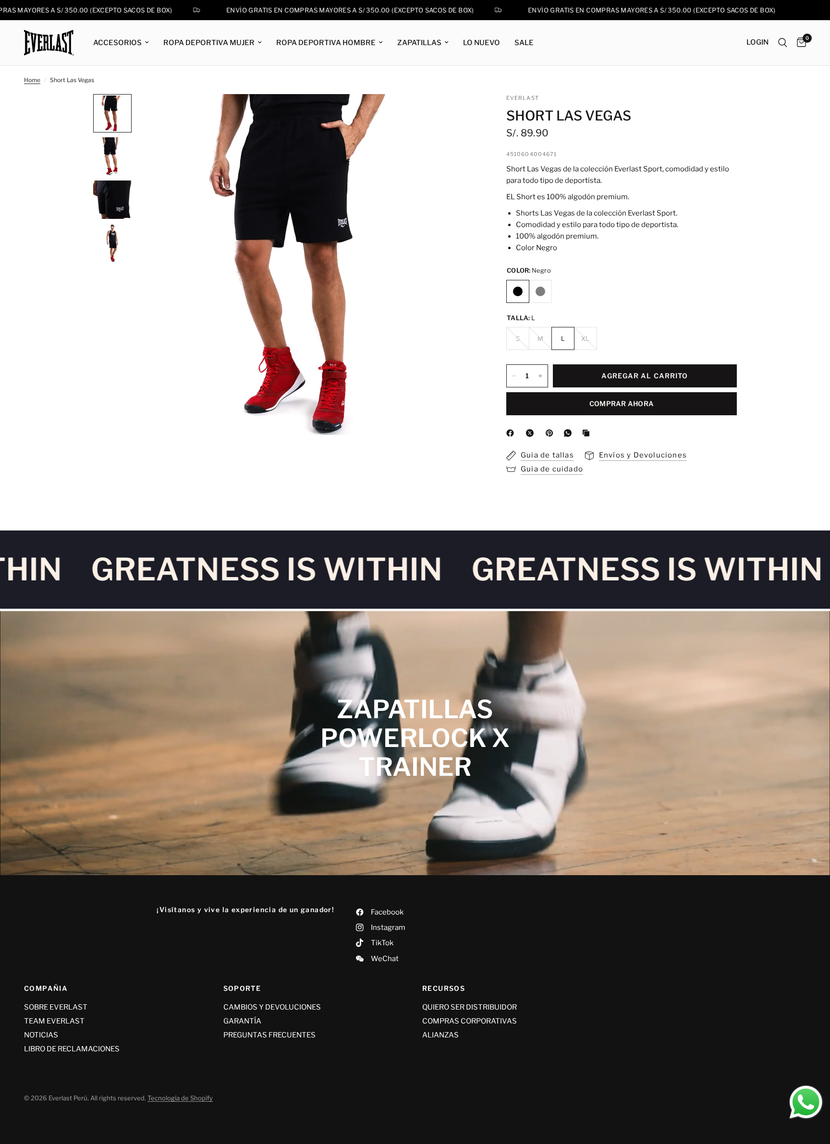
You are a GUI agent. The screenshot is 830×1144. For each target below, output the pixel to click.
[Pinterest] (551, 433)
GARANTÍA (242, 1021)
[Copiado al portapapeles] (588, 433)
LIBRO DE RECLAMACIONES (72, 1049)
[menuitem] (121, 42)
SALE (524, 42)
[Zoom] (457, 114)
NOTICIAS (41, 1035)
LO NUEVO (481, 42)
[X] (531, 433)
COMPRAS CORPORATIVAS (469, 1021)
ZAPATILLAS (419, 42)
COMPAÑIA (46, 988)
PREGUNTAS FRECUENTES (269, 1035)
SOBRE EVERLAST (55, 1007)
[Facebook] (512, 433)
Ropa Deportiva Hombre (326, 42)
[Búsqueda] (782, 42)
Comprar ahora (621, 403)
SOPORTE (242, 988)
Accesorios (117, 42)
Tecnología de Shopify (180, 1098)
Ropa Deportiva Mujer (209, 42)
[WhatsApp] (569, 433)
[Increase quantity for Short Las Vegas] (540, 376)
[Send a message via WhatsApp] (806, 1102)
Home (32, 80)
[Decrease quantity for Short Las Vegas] (514, 376)
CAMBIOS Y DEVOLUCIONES (272, 1007)
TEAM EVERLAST (54, 1021)
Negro (517, 291)
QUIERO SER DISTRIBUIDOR (469, 1007)
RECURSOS (443, 988)
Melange (540, 291)
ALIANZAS (440, 1035)
